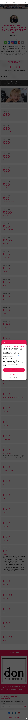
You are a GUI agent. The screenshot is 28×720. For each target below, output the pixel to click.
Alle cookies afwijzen (14, 377)
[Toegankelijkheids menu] (26, 718)
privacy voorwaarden (20, 355)
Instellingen (14, 374)
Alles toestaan (14, 370)
